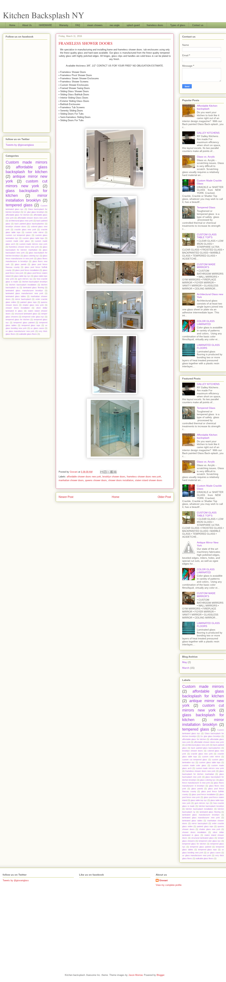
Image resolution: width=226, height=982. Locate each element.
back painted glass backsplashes (29, 224)
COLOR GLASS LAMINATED (206, 323)
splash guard (133, 25)
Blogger (160, 975)
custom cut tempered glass (18, 235)
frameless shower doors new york (144, 476)
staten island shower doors (148, 480)
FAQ (77, 25)
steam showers (95, 25)
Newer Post (66, 496)
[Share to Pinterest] (115, 472)
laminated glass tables (16, 296)
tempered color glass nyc (33, 317)
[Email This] (101, 472)
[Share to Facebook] (112, 472)
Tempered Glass (206, 207)
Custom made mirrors (26, 162)
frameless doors (155, 25)
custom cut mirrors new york (26, 183)
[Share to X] (108, 472)
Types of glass (177, 25)
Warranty (63, 25)
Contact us (197, 25)
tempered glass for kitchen (17, 319)
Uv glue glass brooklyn (34, 212)
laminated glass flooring (33, 287)
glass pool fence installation (27, 270)
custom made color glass (18, 241)
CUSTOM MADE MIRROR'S (206, 266)
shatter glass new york (33, 305)
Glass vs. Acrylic (206, 156)
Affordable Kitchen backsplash (207, 107)
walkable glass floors (28, 334)
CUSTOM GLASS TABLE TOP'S (206, 236)
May (184, 662)
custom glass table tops (33, 238)
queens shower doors (96, 480)
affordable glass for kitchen (17, 215)
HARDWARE (45, 25)
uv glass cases (37, 328)
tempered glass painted (23, 322)
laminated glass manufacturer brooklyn (24, 290)
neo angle (115, 25)
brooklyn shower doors (113, 476)
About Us (27, 25)
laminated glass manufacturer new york (24, 293)
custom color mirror (34, 232)
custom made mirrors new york (33, 244)
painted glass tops (28, 302)
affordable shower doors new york (84, 476)
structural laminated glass (26, 314)
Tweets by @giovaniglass (20, 144)
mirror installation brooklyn (26, 197)
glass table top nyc (22, 276)
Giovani (163, 880)
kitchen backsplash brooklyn (34, 282)
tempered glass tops (31, 325)
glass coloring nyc (31, 256)
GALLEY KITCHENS (208, 132)
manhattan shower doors (71, 480)
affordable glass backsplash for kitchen (26, 169)
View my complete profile (169, 885)
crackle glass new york (25, 229)
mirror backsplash (23, 299)
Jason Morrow (135, 975)
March (185, 667)
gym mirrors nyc (25, 279)
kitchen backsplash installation (22, 285)
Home (12, 25)
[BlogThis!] (105, 472)
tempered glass (19, 205)
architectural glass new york (21, 221)
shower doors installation (120, 480)
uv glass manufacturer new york (20, 331)
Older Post (164, 496)
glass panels (20, 264)
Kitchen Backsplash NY (43, 15)
